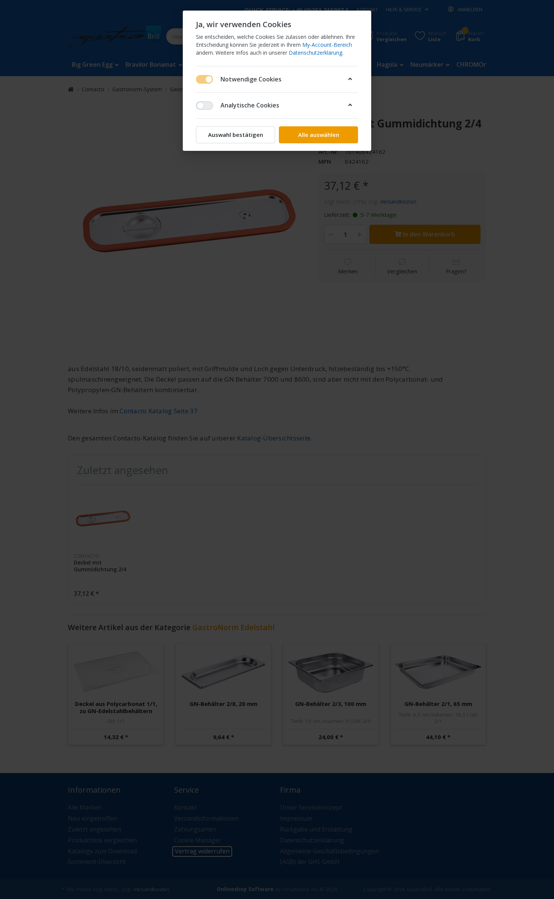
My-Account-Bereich (327, 44)
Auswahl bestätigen (235, 134)
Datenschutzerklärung (315, 52)
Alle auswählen (318, 134)
